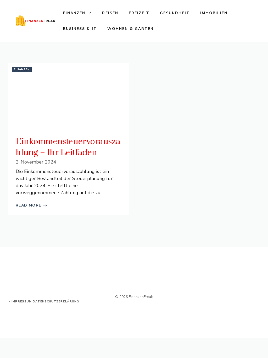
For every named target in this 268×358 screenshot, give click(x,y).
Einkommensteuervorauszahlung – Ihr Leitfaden (68, 147)
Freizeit (139, 12)
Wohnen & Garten (130, 28)
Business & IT (80, 28)
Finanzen (74, 12)
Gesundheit (175, 12)
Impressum (22, 301)
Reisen (110, 12)
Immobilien (213, 12)
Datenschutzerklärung (56, 301)
